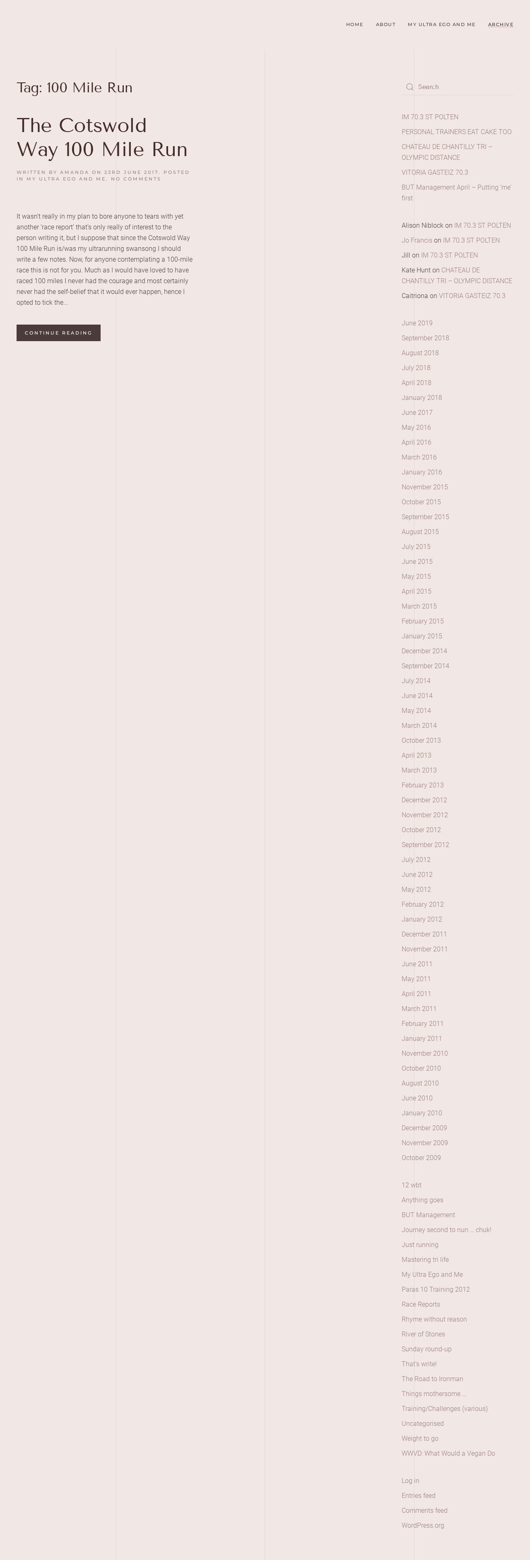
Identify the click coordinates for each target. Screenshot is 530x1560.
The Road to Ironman (432, 1379)
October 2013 (421, 740)
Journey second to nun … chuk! (446, 1230)
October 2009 (421, 1158)
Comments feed (425, 1510)
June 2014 (417, 696)
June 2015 (417, 562)
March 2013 (419, 770)
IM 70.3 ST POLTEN (430, 117)
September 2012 (425, 845)
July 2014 (416, 681)
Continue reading (58, 333)
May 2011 (416, 979)
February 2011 (423, 1024)
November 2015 (425, 487)
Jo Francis (417, 240)
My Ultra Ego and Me (442, 24)
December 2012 (424, 800)
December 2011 (424, 934)
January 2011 (422, 1038)
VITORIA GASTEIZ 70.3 (435, 172)
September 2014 (425, 666)
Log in (410, 1481)
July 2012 (416, 860)
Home (355, 24)
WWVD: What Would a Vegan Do (448, 1453)
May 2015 (416, 576)
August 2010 (420, 1083)
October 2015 (421, 502)
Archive (501, 24)
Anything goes (422, 1200)
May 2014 (416, 711)
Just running (420, 1245)
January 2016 (422, 472)
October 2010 (421, 1068)
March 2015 (419, 606)
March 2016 (419, 457)
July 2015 (416, 547)
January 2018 (422, 398)
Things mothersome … (434, 1394)
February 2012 (423, 904)
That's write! (419, 1364)
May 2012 (416, 889)
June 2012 (417, 875)
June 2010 (417, 1098)
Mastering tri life (425, 1260)
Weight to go (420, 1438)
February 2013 (423, 785)
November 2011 (425, 949)
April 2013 (416, 755)
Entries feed (419, 1496)
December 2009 (424, 1128)
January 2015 (422, 636)
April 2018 (416, 383)
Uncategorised (423, 1424)
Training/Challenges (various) (445, 1409)
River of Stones (423, 1334)
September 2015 (425, 517)
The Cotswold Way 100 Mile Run (102, 137)
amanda (74, 172)
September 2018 (425, 338)
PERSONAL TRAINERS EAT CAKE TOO (457, 132)
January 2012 (422, 919)
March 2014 (419, 725)
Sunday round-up (427, 1349)
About (386, 24)
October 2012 (421, 830)
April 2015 (416, 591)
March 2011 (419, 1009)
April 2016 (416, 442)
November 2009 (425, 1143)
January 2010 (422, 1113)
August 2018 (420, 353)
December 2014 (424, 651)
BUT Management (428, 1215)
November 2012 (425, 815)
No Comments (136, 179)
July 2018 (416, 368)
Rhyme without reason (434, 1319)
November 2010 (425, 1053)
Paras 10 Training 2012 (436, 1289)
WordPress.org (423, 1525)
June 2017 (417, 412)
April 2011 (416, 994)
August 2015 (420, 532)
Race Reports (421, 1304)
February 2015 (423, 621)
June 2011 (417, 964)
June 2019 (417, 323)
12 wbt (412, 1185)
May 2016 (416, 427)
